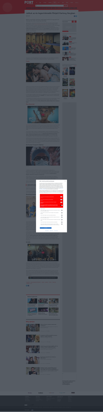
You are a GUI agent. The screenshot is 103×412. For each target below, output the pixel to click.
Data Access (51, 230)
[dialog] (51, 206)
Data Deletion (47, 230)
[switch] (61, 196)
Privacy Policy (56, 230)
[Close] (65, 181)
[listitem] (51, 208)
